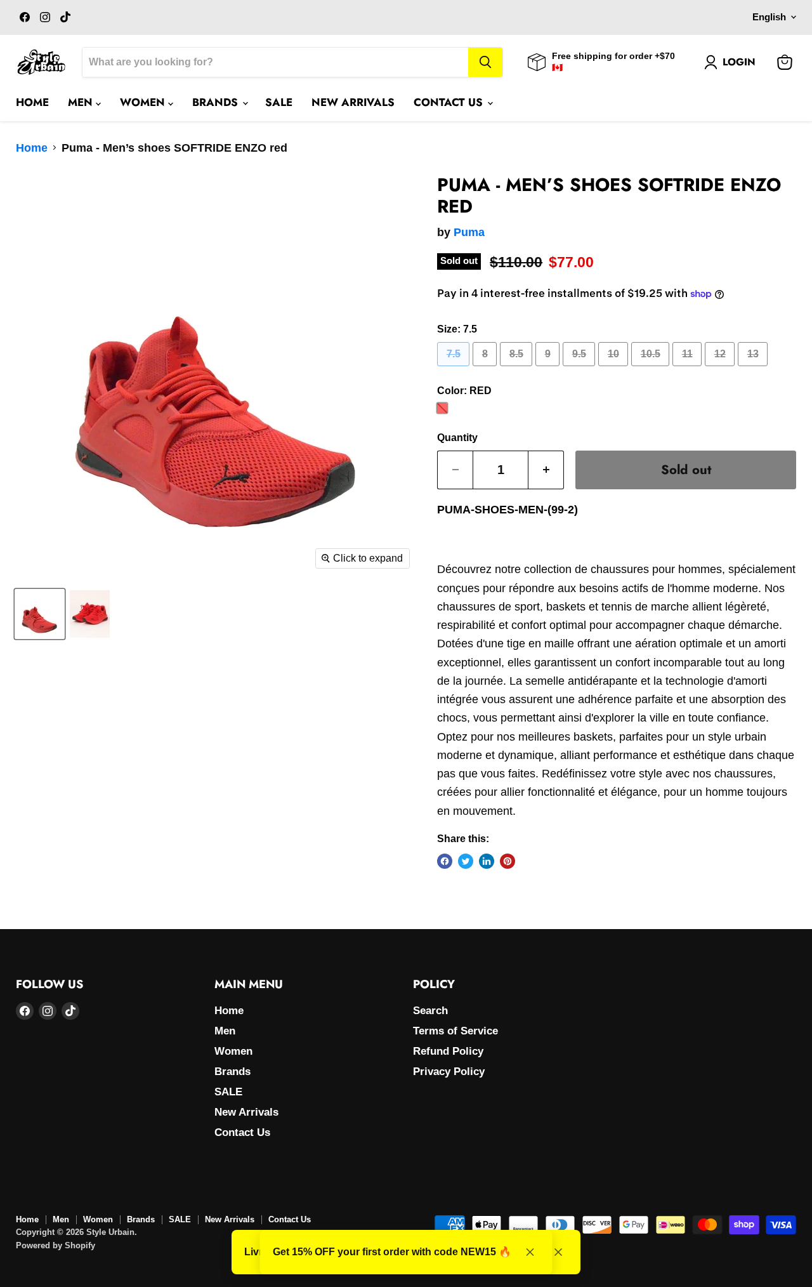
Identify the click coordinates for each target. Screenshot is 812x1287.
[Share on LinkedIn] (486, 861)
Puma (469, 232)
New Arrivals (353, 102)
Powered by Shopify (55, 1245)
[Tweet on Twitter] (465, 861)
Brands (216, 102)
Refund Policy (448, 1051)
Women (144, 102)
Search (430, 1011)
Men (82, 102)
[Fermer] (558, 1252)
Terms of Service (455, 1031)
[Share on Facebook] (444, 861)
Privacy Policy (449, 1072)
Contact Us (450, 102)
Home (32, 102)
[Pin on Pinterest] (507, 861)
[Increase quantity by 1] (546, 470)
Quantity (457, 437)
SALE (278, 102)
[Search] (485, 62)
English (769, 17)
